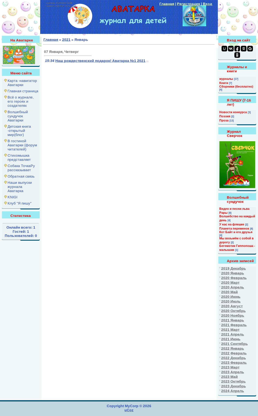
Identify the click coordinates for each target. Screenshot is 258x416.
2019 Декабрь (233, 268)
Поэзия (224, 116)
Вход (207, 4)
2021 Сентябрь (234, 344)
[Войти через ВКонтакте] (231, 48)
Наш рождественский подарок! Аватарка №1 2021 (100, 61)
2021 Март (230, 330)
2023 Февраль (234, 363)
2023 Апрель (232, 372)
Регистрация (188, 4)
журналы (226, 78)
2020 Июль (231, 301)
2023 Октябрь (233, 381)
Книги (223, 83)
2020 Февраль (234, 278)
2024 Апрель (232, 391)
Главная (166, 4)
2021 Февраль (234, 325)
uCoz (129, 410)
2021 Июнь (230, 339)
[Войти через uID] (224, 48)
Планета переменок (234, 228)
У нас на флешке (231, 224)
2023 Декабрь (233, 386)
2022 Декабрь (233, 358)
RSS (74, 6)
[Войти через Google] (250, 48)
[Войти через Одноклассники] (237, 55)
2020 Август (232, 306)
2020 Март (230, 283)
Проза (224, 120)
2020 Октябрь (233, 311)
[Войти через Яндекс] (243, 48)
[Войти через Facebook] (237, 48)
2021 (66, 40)
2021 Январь (232, 320)
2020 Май (229, 292)
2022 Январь (232, 348)
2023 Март (230, 367)
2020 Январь (232, 273)
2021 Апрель (232, 334)
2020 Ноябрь (232, 316)
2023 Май (229, 377)
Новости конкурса (233, 112)
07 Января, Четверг (61, 52)
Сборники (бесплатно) (236, 86)
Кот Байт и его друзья (235, 232)
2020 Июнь (230, 297)
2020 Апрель (232, 287)
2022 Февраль (234, 353)
